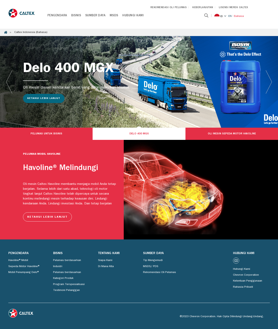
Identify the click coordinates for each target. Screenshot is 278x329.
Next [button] (269, 82)
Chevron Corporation (246, 275)
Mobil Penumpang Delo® (23, 272)
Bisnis (76, 15)
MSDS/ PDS (150, 266)
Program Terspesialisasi (69, 284)
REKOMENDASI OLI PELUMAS (168, 7)
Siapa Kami (105, 260)
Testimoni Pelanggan (66, 290)
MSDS (114, 15)
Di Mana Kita (106, 266)
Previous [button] (9, 82)
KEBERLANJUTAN (202, 7)
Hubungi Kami (133, 15)
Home (5, 32)
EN (230, 16)
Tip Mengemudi (153, 260)
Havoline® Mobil (18, 260)
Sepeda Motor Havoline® (24, 266)
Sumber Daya (95, 15)
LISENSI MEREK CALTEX (233, 7)
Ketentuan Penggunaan (247, 281)
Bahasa (239, 16)
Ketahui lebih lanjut (43, 98)
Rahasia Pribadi (243, 287)
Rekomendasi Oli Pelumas (159, 272)
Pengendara (57, 15)
